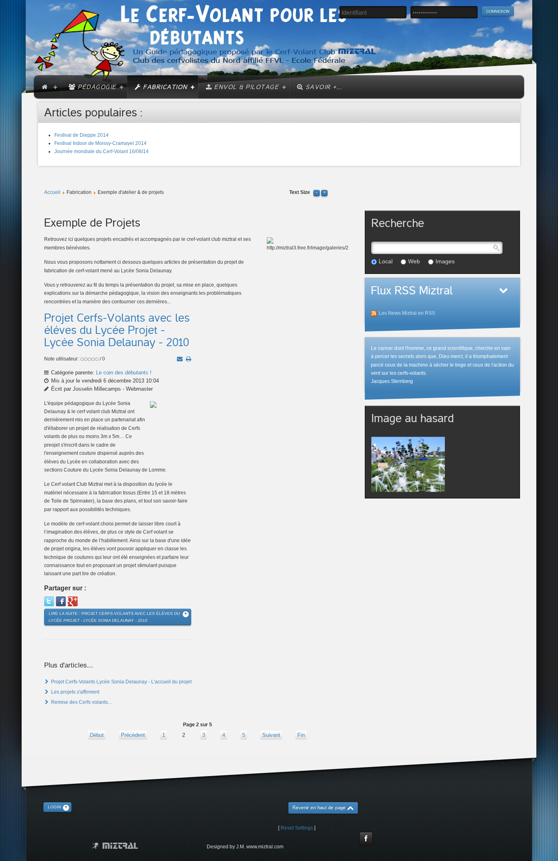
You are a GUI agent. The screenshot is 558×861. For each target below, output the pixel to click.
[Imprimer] (188, 359)
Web (414, 261)
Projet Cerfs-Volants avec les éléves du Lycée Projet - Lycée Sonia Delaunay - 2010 (117, 330)
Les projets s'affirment (74, 692)
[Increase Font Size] (324, 192)
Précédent (133, 735)
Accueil (52, 192)
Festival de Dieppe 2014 (81, 135)
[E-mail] (180, 359)
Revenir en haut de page (319, 807)
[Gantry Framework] (115, 846)
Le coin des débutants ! (124, 372)
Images (445, 261)
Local (386, 261)
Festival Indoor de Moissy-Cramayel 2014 (100, 143)
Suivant (271, 735)
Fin (301, 735)
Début (97, 735)
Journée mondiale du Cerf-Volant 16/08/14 (101, 151)
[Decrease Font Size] (316, 192)
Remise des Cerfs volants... (81, 702)
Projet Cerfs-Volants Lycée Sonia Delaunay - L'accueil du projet (121, 682)
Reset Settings (297, 828)
